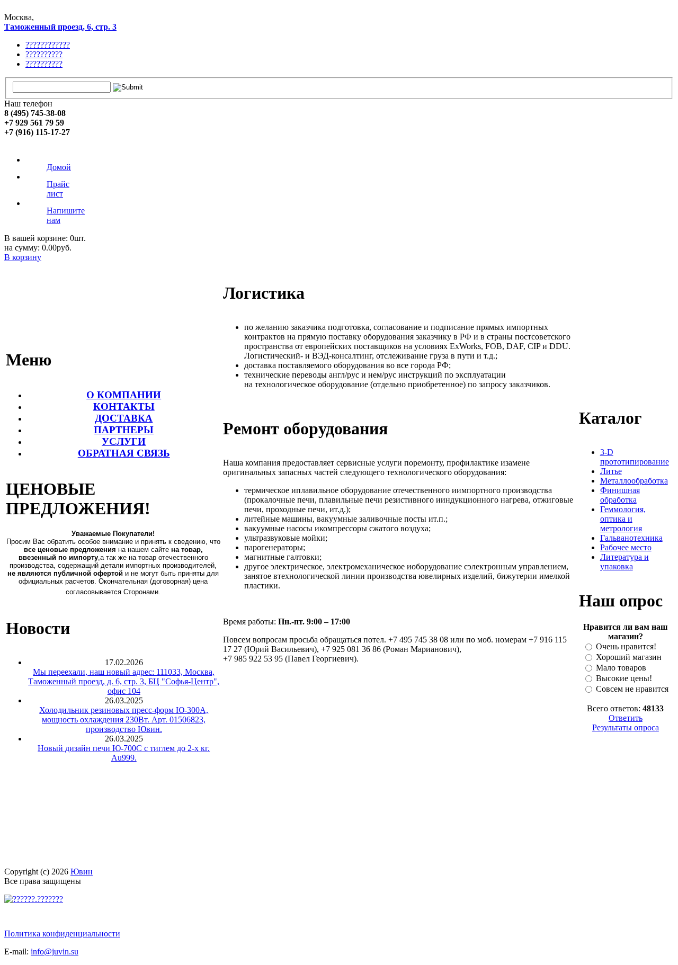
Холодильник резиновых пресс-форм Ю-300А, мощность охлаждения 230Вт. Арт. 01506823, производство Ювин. (123, 719)
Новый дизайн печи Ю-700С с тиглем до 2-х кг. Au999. (124, 753)
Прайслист (58, 189)
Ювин (81, 871)
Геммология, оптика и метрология (623, 519)
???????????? (47, 44)
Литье (611, 471)
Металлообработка (634, 480)
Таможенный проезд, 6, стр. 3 (60, 26)
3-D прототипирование (634, 457)
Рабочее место (626, 547)
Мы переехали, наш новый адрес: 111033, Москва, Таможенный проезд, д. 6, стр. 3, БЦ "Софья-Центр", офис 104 (123, 681)
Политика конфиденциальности (62, 933)
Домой (59, 167)
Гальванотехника (631, 537)
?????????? (44, 54)
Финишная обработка (620, 495)
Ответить (626, 717)
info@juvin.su (54, 951)
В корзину (22, 257)
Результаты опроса (625, 727)
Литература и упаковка (624, 561)
